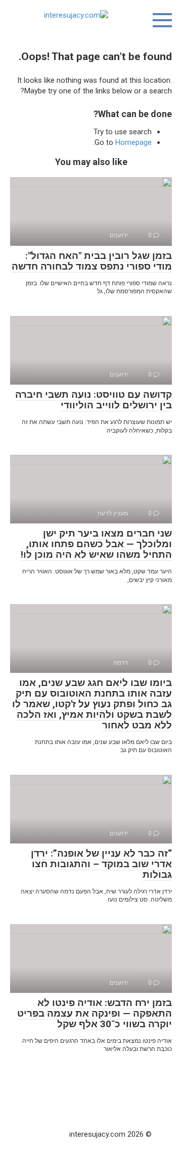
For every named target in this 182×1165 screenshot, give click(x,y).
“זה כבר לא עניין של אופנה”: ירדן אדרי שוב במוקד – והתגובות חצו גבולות (101, 864)
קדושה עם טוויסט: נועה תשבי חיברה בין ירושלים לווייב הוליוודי (93, 400)
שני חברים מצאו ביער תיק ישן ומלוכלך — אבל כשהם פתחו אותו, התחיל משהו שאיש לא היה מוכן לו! (96, 543)
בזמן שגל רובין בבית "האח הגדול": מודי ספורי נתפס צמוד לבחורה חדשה (92, 261)
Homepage (133, 142)
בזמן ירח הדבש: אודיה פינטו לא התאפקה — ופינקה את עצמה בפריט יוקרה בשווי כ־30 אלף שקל (94, 1013)
